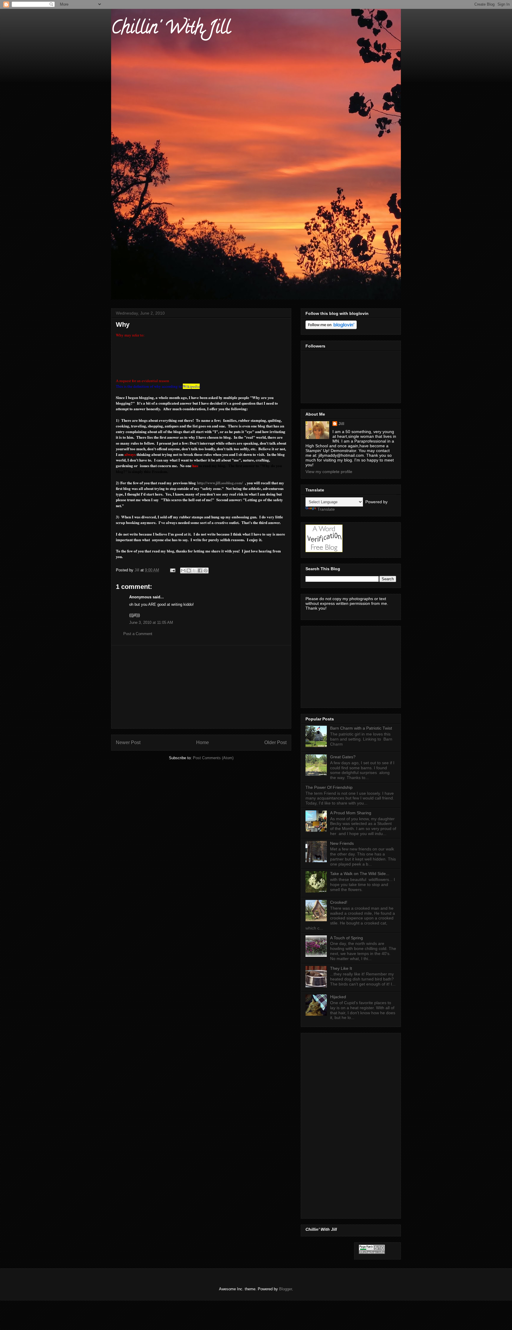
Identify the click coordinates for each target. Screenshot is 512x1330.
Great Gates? (343, 756)
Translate (326, 509)
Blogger (285, 1289)
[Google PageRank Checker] (372, 1252)
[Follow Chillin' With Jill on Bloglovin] (331, 327)
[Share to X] (194, 570)
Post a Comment (137, 634)
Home (202, 742)
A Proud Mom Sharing (350, 812)
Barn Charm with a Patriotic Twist (361, 728)
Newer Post (128, 742)
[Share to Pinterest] (206, 570)
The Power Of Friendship (329, 787)
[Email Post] (172, 570)
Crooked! (338, 902)
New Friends (342, 843)
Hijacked (338, 996)
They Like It (341, 968)
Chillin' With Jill (170, 29)
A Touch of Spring (346, 937)
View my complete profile (328, 471)
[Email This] (183, 570)
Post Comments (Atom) (213, 758)
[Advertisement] (201, 687)
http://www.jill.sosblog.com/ (220, 482)
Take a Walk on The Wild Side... (359, 873)
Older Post (275, 742)
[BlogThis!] (189, 570)
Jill (341, 423)
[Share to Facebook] (200, 570)
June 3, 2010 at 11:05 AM (151, 622)
